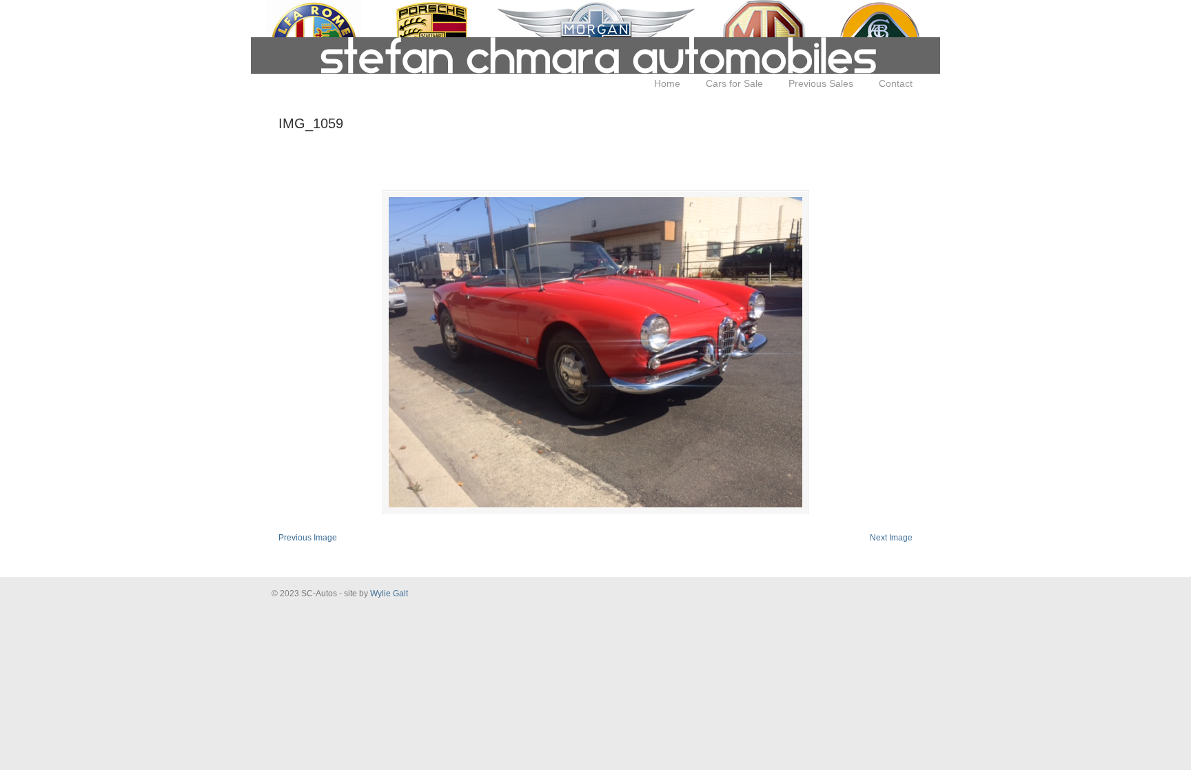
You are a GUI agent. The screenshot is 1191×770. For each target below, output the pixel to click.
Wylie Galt (389, 593)
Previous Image (307, 538)
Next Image (891, 538)
